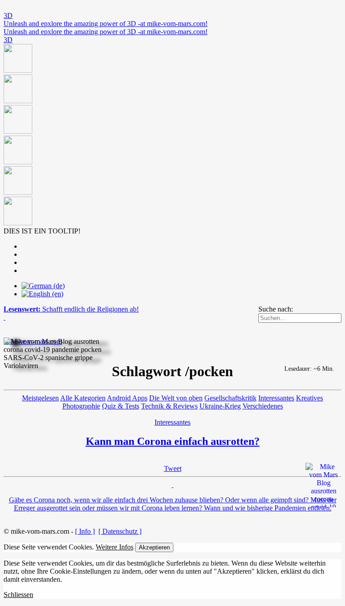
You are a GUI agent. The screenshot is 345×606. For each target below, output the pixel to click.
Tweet (172, 468)
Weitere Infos (114, 547)
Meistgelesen (40, 398)
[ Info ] (85, 531)
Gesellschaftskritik (230, 398)
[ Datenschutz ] (120, 531)
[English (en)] (42, 294)
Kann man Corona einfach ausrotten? (173, 441)
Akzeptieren (154, 547)
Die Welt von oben (176, 398)
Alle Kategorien (83, 398)
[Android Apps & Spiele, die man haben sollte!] (172, 135)
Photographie (81, 406)
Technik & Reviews (169, 406)
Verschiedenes (263, 406)
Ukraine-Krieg (220, 406)
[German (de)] (43, 286)
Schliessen (18, 594)
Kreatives (309, 398)
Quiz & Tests (120, 406)
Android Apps (127, 398)
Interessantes (276, 398)
